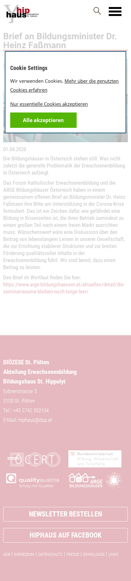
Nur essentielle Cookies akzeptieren (49, 104)
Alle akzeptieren (43, 120)
